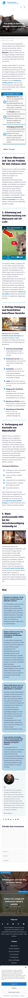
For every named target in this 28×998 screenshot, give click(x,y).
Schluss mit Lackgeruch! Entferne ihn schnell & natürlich (14, 901)
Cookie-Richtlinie (7, 995)
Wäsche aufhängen (14, 960)
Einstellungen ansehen (14, 992)
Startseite (3, 38)
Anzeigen (12, 149)
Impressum (22, 995)
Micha (17, 779)
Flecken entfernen (14, 948)
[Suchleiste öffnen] (21, 7)
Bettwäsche (14, 946)
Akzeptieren (14, 984)
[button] (26, 967)
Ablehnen (14, 988)
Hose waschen (14, 954)
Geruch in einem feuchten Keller (14, 568)
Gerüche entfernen (10, 38)
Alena (11, 884)
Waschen (14, 963)
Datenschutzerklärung (15, 995)
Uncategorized (14, 957)
